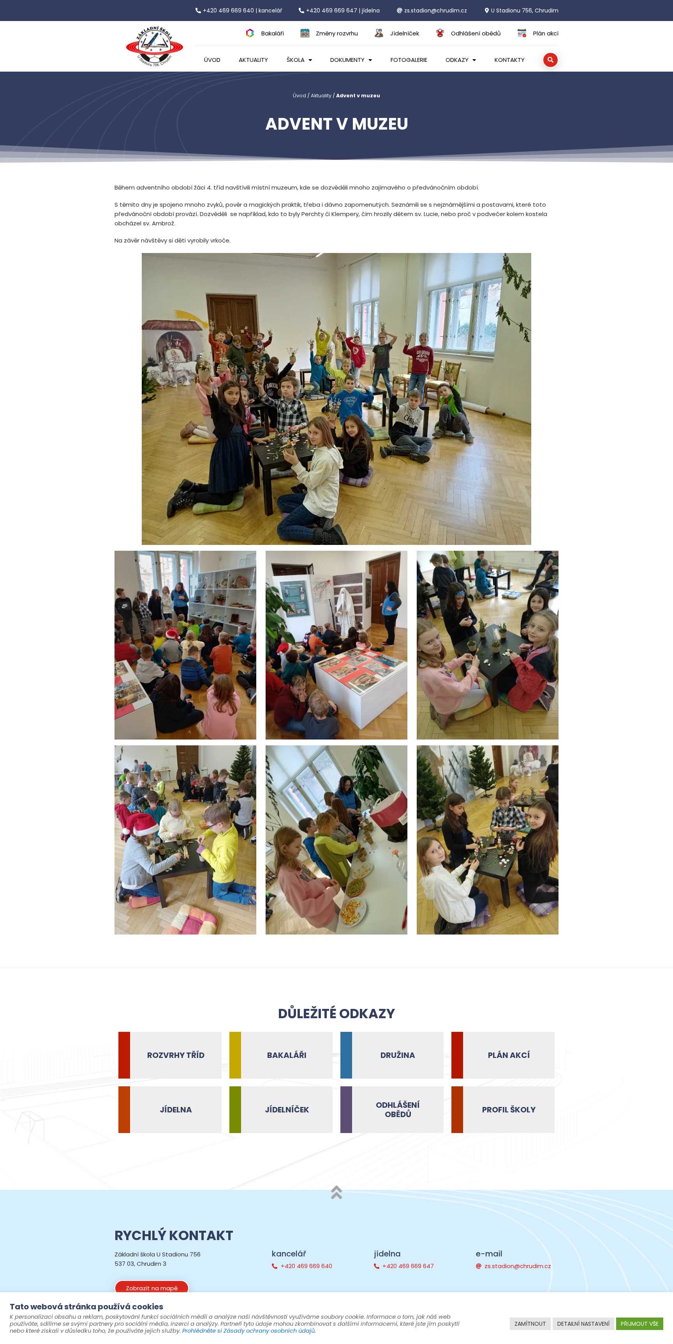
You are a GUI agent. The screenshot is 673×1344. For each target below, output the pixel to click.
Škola (296, 60)
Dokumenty (347, 60)
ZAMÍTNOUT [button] (530, 1324)
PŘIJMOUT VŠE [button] (640, 1324)
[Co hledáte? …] (550, 60)
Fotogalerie (409, 60)
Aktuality (253, 60)
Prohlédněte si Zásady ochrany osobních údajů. (249, 1331)
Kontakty (510, 60)
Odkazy (457, 60)
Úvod (212, 60)
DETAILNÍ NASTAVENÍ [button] (583, 1324)
